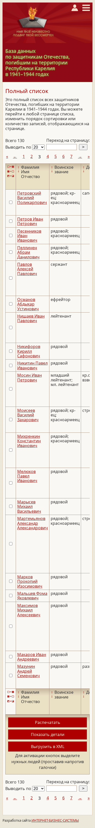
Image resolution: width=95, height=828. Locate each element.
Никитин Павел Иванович (32, 365)
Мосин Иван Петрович (29, 377)
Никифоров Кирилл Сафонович (28, 351)
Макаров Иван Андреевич (31, 657)
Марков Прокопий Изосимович (29, 581)
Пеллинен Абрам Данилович (28, 252)
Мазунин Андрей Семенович (28, 671)
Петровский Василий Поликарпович (32, 197)
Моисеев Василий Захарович (28, 415)
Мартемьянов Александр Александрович (32, 523)
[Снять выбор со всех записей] (10, 171)
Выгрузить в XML (47, 746)
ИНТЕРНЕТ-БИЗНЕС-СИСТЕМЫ (55, 820)
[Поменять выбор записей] (10, 176)
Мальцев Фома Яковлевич (32, 596)
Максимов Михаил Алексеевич (28, 610)
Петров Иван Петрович (30, 221)
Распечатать (47, 722)
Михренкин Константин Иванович (29, 440)
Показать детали (47, 734)
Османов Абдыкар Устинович (28, 304)
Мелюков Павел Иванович (27, 476)
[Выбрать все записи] (10, 167)
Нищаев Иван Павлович (31, 318)
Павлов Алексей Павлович (27, 269)
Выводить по (18, 147)
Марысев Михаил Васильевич (29, 506)
